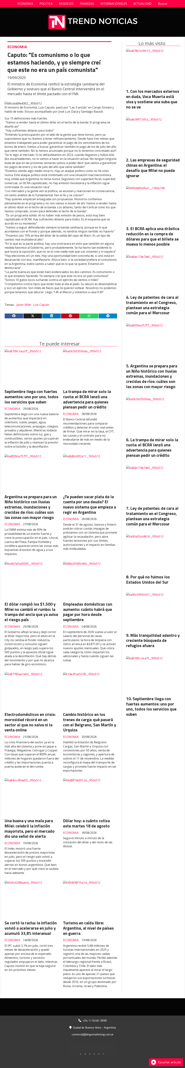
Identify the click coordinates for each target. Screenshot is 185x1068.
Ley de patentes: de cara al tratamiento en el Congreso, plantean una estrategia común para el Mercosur (152, 305)
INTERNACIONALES (113, 4)
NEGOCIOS (66, 4)
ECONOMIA (25, 4)
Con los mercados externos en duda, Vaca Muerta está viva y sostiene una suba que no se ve (152, 99)
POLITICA (46, 4)
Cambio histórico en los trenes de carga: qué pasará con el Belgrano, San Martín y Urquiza (89, 722)
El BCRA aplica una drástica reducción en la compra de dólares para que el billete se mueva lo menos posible (152, 236)
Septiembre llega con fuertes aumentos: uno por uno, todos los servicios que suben (31, 396)
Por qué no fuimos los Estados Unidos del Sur (148, 579)
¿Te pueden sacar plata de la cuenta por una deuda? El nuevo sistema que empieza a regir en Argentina (89, 504)
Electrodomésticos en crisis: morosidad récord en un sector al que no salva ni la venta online (30, 722)
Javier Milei (23, 305)
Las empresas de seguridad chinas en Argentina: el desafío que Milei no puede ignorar (153, 168)
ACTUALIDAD (142, 4)
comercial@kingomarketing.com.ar (92, 1034)
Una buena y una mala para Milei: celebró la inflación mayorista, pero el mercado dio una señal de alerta (30, 828)
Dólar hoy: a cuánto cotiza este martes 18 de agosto (86, 823)
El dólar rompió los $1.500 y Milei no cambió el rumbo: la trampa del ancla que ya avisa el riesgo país (31, 612)
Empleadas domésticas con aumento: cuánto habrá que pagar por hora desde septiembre (87, 612)
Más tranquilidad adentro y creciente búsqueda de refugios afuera (153, 640)
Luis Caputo (41, 305)
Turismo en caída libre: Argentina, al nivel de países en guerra (88, 928)
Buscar (162, 4)
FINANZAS (87, 4)
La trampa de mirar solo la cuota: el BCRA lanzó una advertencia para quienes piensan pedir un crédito (87, 399)
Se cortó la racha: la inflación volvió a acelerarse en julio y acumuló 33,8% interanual (31, 928)
